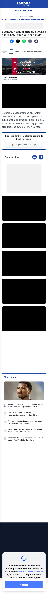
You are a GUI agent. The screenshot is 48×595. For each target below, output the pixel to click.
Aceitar (24, 584)
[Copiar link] (36, 41)
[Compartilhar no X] (18, 41)
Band (15, 16)
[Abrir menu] (4, 4)
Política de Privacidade (31, 571)
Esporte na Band (26, 16)
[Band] (24, 4)
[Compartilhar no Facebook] (12, 41)
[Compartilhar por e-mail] (30, 41)
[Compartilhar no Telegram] (41, 157)
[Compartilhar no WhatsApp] (24, 41)
